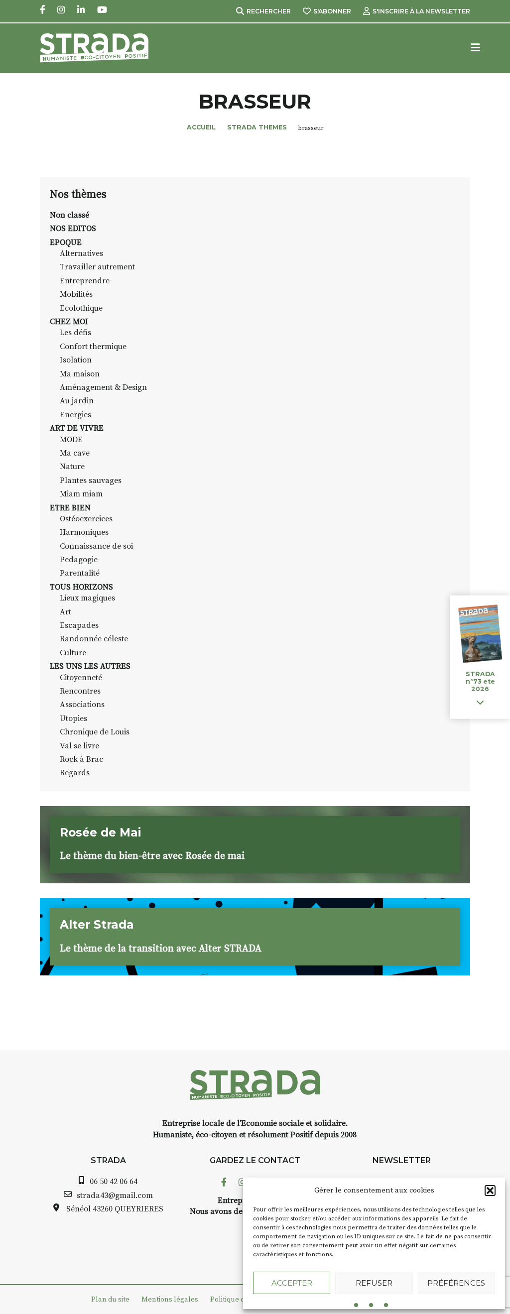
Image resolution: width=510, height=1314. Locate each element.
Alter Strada (97, 925)
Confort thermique (93, 347)
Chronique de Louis (94, 732)
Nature (72, 467)
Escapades (79, 625)
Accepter (291, 1283)
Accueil (201, 127)
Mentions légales (169, 1299)
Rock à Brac (81, 759)
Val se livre (79, 746)
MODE (71, 440)
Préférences (456, 1283)
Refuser (374, 1283)
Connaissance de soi (96, 546)
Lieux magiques (87, 598)
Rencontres (80, 691)
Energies (75, 415)
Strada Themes (257, 127)
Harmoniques (84, 532)
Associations (82, 705)
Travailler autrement (97, 267)
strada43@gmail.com (115, 1195)
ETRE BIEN (70, 508)
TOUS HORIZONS (81, 587)
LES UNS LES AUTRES (90, 666)
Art (65, 612)
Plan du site (110, 1299)
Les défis (75, 333)
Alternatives (81, 253)
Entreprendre (85, 281)
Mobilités (76, 294)
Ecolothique (81, 308)
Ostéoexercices (86, 519)
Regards (75, 773)
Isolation (76, 360)
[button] (490, 1190)
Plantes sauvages (91, 480)
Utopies (73, 718)
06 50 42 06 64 (113, 1182)
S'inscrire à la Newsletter (421, 11)
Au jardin (77, 401)
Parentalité (80, 573)
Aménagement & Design (103, 387)
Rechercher (269, 11)
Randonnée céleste (94, 639)
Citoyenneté (81, 678)
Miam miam (81, 494)
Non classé (69, 215)
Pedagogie (79, 560)
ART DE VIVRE (77, 428)
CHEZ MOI (69, 322)
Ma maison (80, 374)
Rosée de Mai (100, 832)
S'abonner (332, 11)
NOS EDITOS (73, 229)
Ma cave (75, 453)
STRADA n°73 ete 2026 (480, 681)
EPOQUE (66, 242)
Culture (73, 653)
